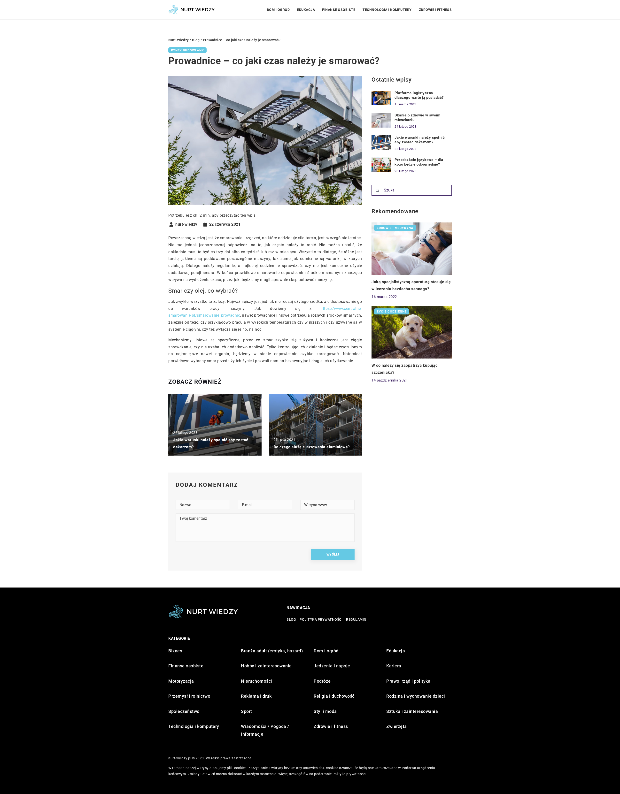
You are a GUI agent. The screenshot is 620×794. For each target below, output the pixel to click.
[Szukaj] (377, 190)
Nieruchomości (256, 681)
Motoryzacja (181, 681)
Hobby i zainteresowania (266, 665)
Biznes (175, 650)
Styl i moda (325, 711)
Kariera (393, 665)
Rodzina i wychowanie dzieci (415, 696)
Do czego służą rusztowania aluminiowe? (312, 447)
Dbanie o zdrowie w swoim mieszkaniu (417, 117)
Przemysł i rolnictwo (189, 696)
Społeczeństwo (184, 711)
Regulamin (356, 619)
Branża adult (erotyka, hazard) (272, 650)
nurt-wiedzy (186, 224)
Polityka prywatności (321, 619)
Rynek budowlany (187, 50)
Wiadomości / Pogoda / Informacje (265, 730)
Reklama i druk (256, 696)
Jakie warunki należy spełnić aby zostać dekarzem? (420, 140)
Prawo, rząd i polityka (408, 681)
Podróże (322, 681)
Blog (291, 619)
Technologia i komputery (387, 10)
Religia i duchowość (334, 696)
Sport (246, 711)
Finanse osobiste (338, 10)
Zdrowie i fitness (435, 10)
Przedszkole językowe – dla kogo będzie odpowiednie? (419, 162)
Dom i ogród (278, 10)
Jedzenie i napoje (332, 665)
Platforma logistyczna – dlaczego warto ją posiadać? (419, 95)
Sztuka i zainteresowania (412, 711)
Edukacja (306, 10)
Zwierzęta (396, 726)
